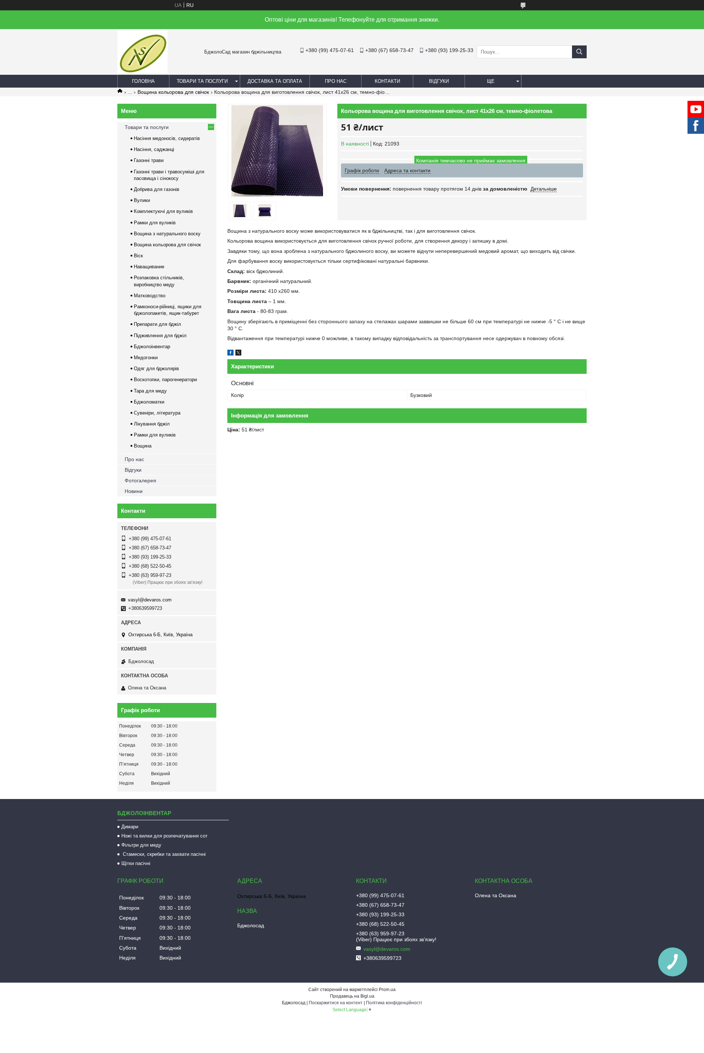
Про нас (335, 81)
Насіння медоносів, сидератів (167, 138)
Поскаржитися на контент (336, 1002)
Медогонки (146, 357)
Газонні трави (149, 160)
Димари (129, 826)
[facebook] (230, 354)
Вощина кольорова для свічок (173, 92)
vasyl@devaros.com (150, 600)
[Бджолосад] (142, 71)
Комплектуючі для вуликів (163, 211)
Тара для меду (150, 391)
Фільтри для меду (141, 845)
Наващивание (149, 266)
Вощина (142, 446)
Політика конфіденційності (394, 1002)
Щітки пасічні (135, 863)
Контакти (387, 81)
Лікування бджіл (152, 424)
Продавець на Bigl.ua (352, 996)
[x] (238, 354)
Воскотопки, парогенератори (165, 379)
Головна (143, 81)
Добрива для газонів (156, 189)
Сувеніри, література (157, 413)
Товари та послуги (202, 81)
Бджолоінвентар (152, 346)
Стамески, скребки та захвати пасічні (163, 854)
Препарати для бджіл (157, 324)
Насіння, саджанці (154, 149)
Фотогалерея (140, 480)
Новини (134, 491)
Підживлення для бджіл (160, 335)
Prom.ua (387, 989)
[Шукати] (579, 51)
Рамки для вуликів (155, 222)
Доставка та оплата (274, 81)
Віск (138, 255)
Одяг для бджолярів (156, 368)
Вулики (142, 200)
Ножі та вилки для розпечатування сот (164, 836)
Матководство (149, 295)
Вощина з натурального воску (167, 233)
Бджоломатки (149, 402)
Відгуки (439, 81)
